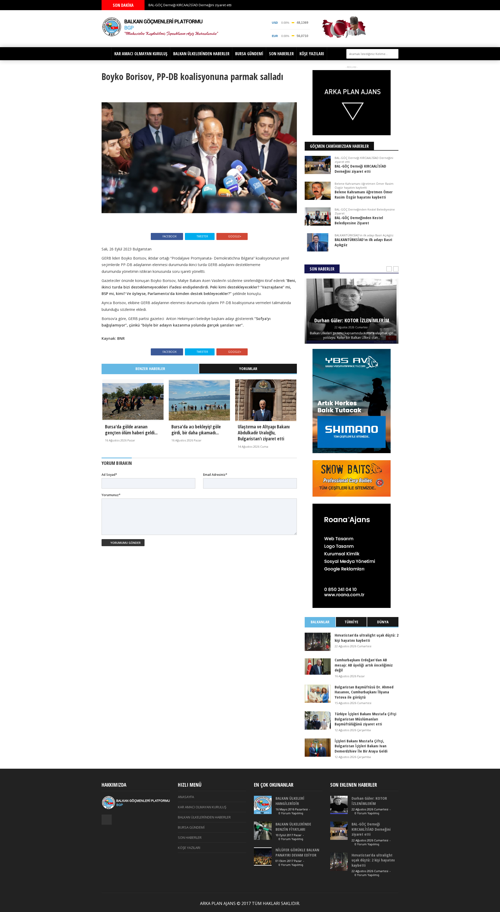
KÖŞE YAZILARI (311, 54)
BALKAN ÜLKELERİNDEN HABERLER (201, 54)
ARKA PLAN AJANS (218, 903)
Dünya (383, 621)
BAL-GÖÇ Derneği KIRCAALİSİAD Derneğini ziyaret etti (190, 5)
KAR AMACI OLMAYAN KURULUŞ (140, 54)
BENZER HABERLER (150, 368)
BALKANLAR (320, 621)
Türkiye (351, 621)
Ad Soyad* (109, 474)
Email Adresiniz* (215, 474)
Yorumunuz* (111, 495)
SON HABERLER (281, 54)
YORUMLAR (248, 368)
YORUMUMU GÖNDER (125, 543)
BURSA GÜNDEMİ (249, 54)
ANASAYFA (186, 796)
